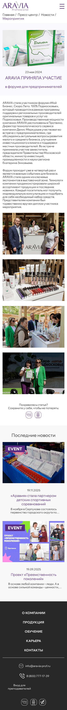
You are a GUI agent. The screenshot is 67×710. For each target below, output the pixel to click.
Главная (8, 15)
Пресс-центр (28, 15)
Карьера (33, 641)
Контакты (33, 650)
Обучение (33, 631)
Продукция (33, 622)
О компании (33, 613)
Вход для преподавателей (19, 686)
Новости (47, 15)
